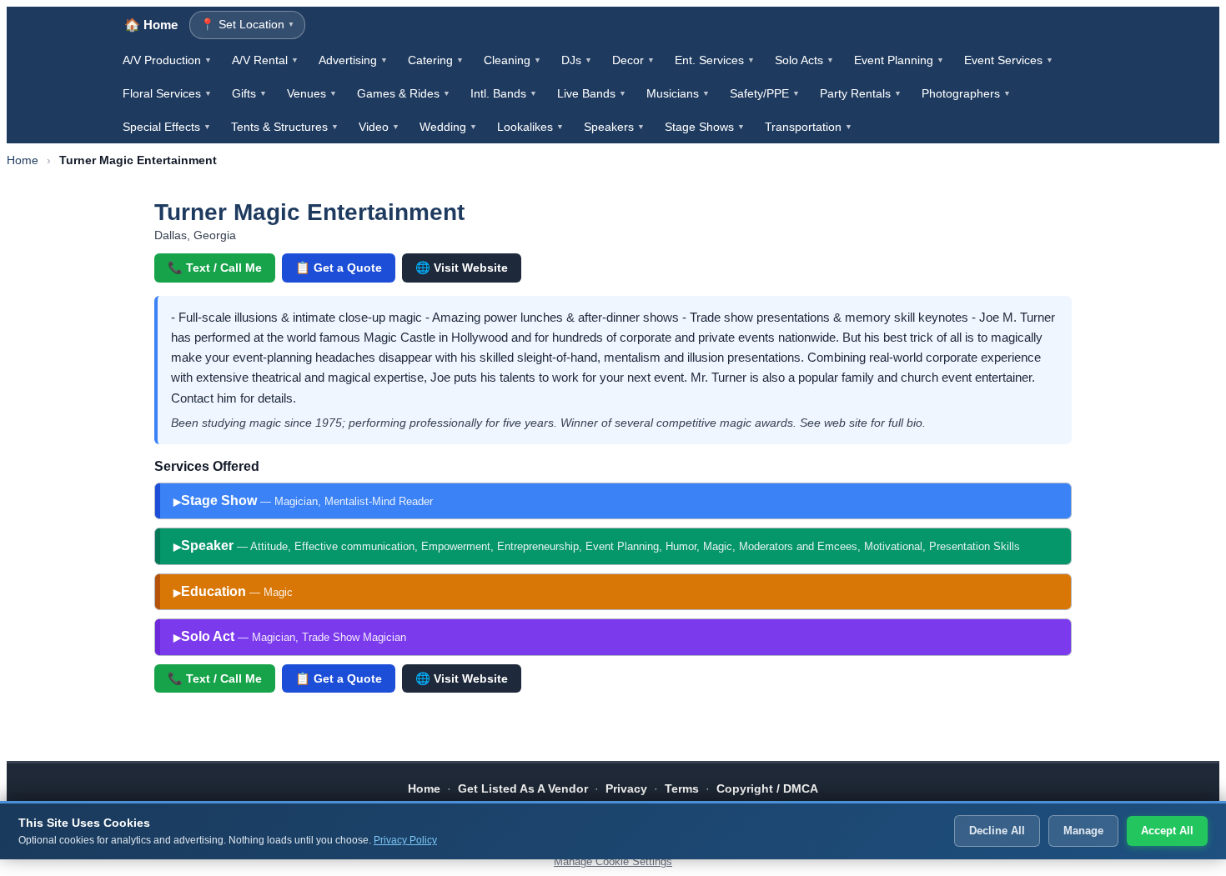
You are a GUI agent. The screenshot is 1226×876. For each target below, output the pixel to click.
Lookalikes (530, 126)
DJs (576, 60)
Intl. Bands (503, 93)
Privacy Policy (405, 840)
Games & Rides (403, 93)
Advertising (353, 60)
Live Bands (591, 93)
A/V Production (167, 60)
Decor (633, 60)
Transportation (808, 126)
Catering (436, 60)
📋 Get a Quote (338, 267)
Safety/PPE (765, 93)
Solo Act (293, 636)
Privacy (626, 788)
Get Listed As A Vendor (523, 788)
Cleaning (512, 60)
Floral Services (167, 93)
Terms (682, 788)
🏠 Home (151, 25)
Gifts (249, 93)
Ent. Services (715, 60)
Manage (1083, 830)
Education (237, 591)
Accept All (1167, 830)
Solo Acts (804, 60)
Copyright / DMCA (767, 788)
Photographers (966, 93)
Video (379, 126)
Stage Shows (705, 126)
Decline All (997, 830)
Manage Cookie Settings (613, 861)
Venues (312, 93)
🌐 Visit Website (461, 267)
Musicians (678, 93)
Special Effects (167, 126)
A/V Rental (265, 60)
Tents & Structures (285, 126)
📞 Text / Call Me (215, 267)
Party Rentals (861, 93)
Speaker (600, 545)
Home (22, 160)
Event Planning (899, 60)
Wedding (448, 126)
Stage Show (307, 500)
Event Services (1008, 60)
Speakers (614, 126)
